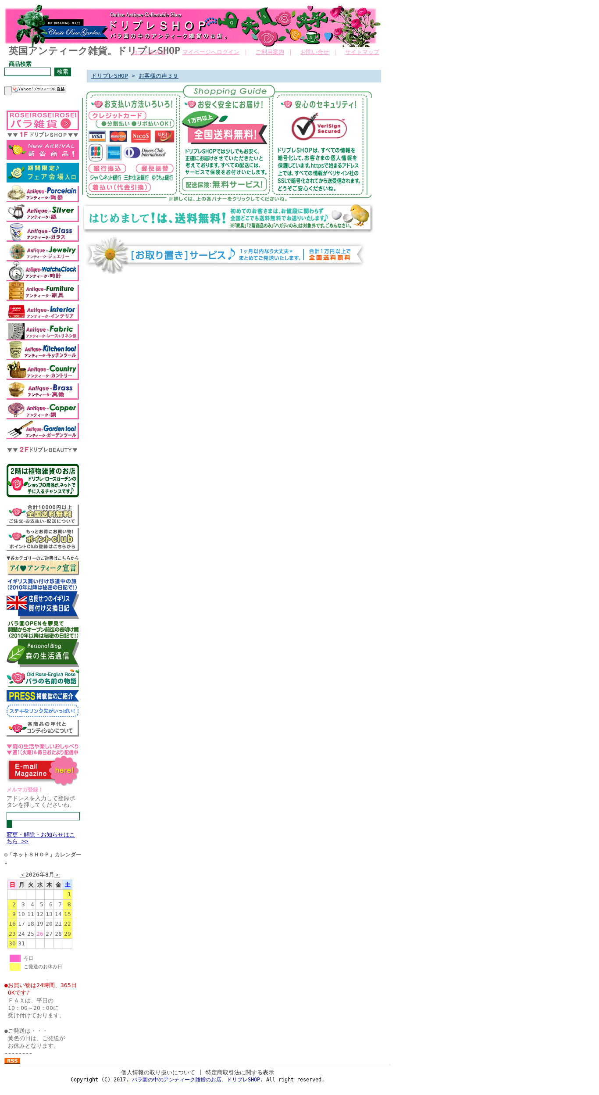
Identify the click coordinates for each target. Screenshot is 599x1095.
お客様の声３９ (158, 75)
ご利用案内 (270, 52)
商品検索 (20, 64)
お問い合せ (314, 52)
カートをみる (149, 52)
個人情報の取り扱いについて (158, 1072)
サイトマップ (362, 52)
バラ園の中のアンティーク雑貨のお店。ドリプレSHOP (196, 1080)
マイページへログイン (210, 52)
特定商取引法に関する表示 (240, 1072)
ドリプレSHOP (109, 75)
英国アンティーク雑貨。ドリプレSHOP (94, 50)
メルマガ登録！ (25, 790)
